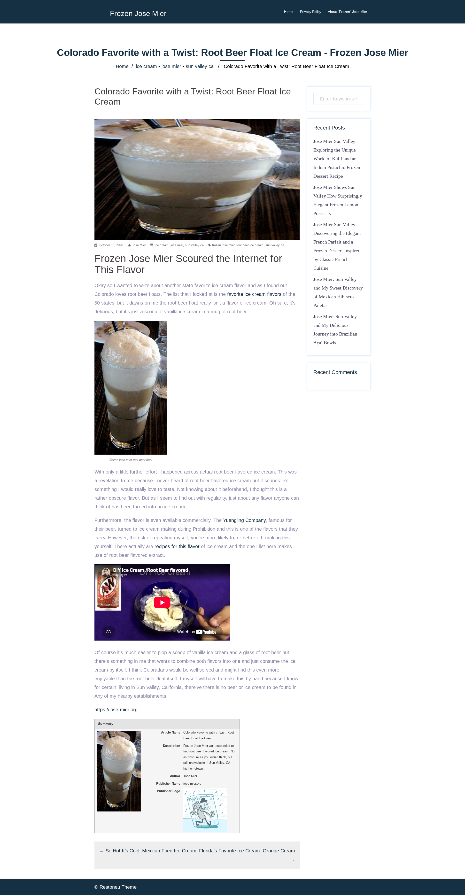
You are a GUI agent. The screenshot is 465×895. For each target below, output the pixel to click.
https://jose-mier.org (116, 709)
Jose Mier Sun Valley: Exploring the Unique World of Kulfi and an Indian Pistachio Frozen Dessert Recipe (336, 158)
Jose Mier (139, 245)
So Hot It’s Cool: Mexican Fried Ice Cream (151, 850)
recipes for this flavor (177, 546)
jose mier (171, 66)
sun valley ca (200, 66)
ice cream (146, 66)
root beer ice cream (250, 245)
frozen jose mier (223, 245)
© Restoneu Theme (115, 887)
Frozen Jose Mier (138, 13)
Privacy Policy (310, 12)
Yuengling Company (244, 520)
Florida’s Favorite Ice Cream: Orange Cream (247, 850)
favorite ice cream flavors (254, 294)
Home (288, 12)
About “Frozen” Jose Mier (347, 12)
